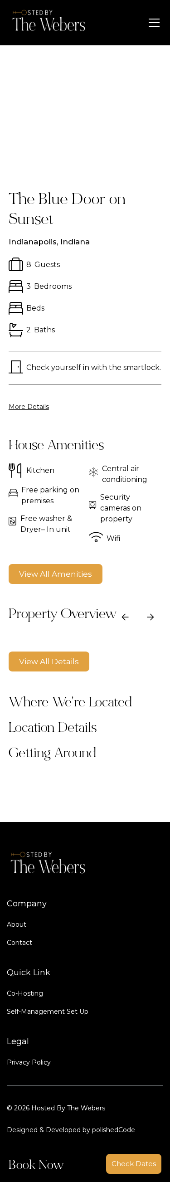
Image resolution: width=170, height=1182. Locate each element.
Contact (19, 943)
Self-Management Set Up (47, 1011)
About (16, 924)
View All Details (49, 661)
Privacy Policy (29, 1062)
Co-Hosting (25, 993)
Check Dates (134, 1163)
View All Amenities (55, 574)
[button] (152, 23)
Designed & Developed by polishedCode (71, 1130)
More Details (29, 407)
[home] (47, 22)
